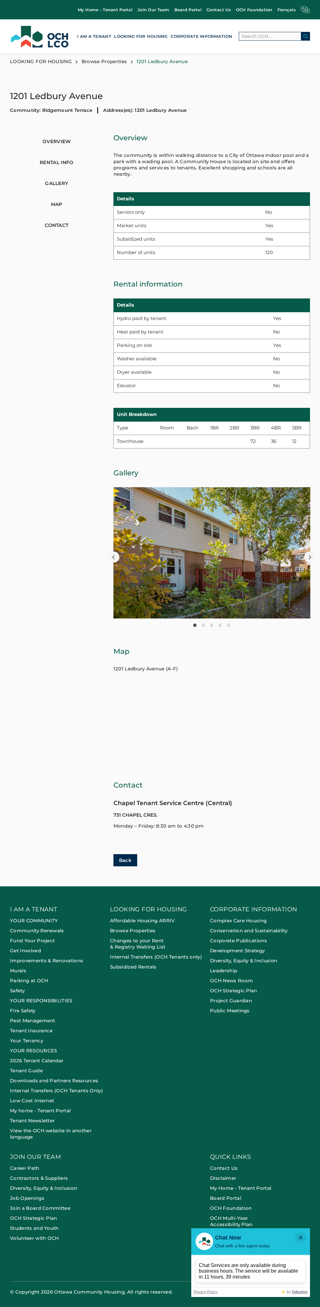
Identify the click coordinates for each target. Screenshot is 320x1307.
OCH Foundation (254, 9)
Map (56, 204)
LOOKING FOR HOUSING (141, 36)
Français (287, 9)
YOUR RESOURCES (33, 1051)
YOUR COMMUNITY (34, 921)
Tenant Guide (26, 1071)
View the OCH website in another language (51, 1134)
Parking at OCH (29, 981)
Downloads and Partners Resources (54, 1081)
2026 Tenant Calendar (36, 1061)
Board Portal (188, 9)
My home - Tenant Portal (40, 1111)
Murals (18, 971)
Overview (56, 141)
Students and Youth (34, 1228)
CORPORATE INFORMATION (201, 36)
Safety (17, 991)
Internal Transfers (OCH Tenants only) (156, 957)
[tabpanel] (211, 552)
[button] (113, 557)
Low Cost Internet (32, 1101)
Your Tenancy (26, 1041)
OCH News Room (231, 981)
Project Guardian (231, 1001)
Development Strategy (237, 951)
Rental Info (57, 162)
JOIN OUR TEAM (35, 1157)
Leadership (223, 971)
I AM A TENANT (94, 36)
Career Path (25, 1168)
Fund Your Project (32, 941)
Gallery (56, 183)
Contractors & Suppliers (39, 1178)
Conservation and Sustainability (249, 931)
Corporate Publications (238, 941)
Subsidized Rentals (133, 967)
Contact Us (219, 9)
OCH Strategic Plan (233, 991)
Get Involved (25, 951)
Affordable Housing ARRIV (142, 921)
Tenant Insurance (31, 1031)
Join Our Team (153, 9)
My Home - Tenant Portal (105, 9)
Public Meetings (230, 1011)
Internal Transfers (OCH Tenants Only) (56, 1091)
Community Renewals (37, 931)
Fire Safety (23, 1011)
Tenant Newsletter (32, 1121)
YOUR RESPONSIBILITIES (41, 1001)
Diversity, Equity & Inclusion (243, 961)
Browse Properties (104, 61)
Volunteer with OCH (34, 1238)
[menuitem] (105, 10)
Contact (56, 225)
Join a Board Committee (40, 1208)
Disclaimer (223, 1178)
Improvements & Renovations (46, 961)
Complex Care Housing (238, 921)
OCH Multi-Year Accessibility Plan (231, 1221)
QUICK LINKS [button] (230, 1157)
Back (125, 860)
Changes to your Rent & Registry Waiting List (137, 944)
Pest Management (32, 1021)
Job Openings (27, 1198)
